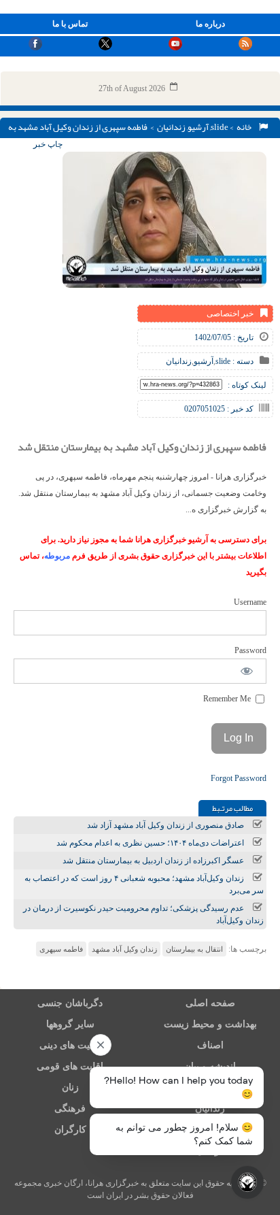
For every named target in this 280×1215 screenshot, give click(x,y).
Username (250, 602)
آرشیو (198, 127)
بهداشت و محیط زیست (210, 1024)
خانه (245, 127)
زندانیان (171, 127)
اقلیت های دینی (70, 1045)
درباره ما (210, 24)
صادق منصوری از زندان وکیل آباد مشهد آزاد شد (165, 825)
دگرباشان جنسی (70, 1003)
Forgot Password (238, 778)
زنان (70, 1087)
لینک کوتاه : (247, 385)
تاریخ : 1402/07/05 (223, 337)
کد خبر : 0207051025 (218, 409)
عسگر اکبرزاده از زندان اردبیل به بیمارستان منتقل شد (153, 860)
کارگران (70, 1130)
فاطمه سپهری (61, 949)
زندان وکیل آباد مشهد (124, 949)
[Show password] (247, 671)
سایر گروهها (70, 1024)
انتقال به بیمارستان (194, 949)
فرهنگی (70, 1108)
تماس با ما (70, 24)
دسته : (241, 361)
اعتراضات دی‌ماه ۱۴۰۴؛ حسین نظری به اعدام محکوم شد (150, 843)
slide (219, 127)
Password (250, 650)
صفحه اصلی (210, 1003)
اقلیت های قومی (70, 1066)
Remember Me (228, 698)
